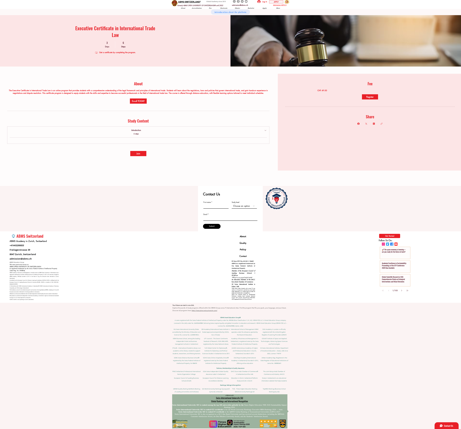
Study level (235, 202)
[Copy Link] (381, 123)
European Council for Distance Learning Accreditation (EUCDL (32, 280)
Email (205, 214)
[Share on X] (366, 123)
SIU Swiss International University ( (184, 329)
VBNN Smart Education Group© (230, 317)
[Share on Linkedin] (373, 123)
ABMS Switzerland (29, 236)
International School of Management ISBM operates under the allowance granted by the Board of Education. (244, 332)
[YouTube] (246, 1)
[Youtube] (395, 244)
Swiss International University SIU (229, 397)
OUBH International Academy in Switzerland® (29, 286)
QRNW (46, 290)
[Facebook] (238, 1)
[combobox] (244, 206)
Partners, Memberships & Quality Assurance (230, 368)
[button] (183, 8)
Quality (243, 243)
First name (207, 202)
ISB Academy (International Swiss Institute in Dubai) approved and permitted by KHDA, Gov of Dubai (215, 332)
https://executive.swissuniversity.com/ (204, 310)
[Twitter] (242, 1)
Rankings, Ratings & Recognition (230, 385)
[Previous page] (388, 290)
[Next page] (401, 290)
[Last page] (407, 290)
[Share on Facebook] (358, 123)
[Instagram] (234, 1)
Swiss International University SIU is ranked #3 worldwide (201, 412)
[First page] (383, 290)
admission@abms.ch (240, 5)
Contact (243, 256)
